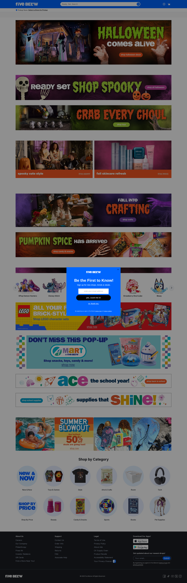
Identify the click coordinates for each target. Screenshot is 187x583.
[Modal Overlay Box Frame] (93, 291)
